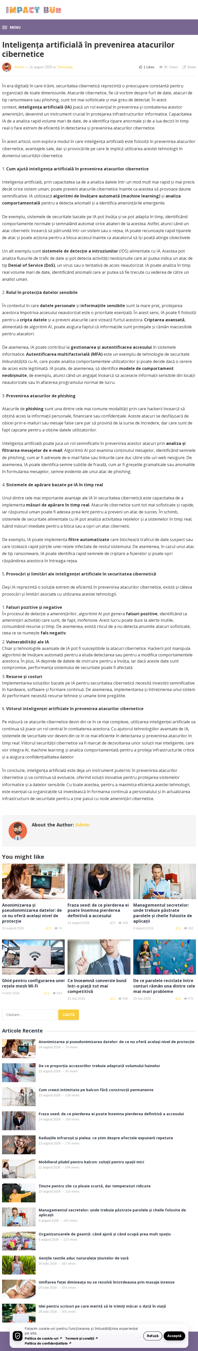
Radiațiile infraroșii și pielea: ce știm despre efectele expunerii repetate (106, 1137)
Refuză (153, 1335)
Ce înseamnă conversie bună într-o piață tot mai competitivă (97, 986)
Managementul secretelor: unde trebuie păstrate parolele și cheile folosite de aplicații (162, 913)
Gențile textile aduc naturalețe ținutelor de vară (84, 1258)
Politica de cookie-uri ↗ (43, 1338)
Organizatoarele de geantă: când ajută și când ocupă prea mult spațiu (105, 1234)
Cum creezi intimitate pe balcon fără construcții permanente (96, 1089)
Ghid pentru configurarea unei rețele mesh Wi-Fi (33, 983)
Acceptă (174, 1335)
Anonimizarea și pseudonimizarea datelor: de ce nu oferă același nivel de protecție (32, 913)
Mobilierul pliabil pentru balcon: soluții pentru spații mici (91, 1161)
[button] (11, 27)
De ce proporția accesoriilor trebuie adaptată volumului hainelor (99, 1065)
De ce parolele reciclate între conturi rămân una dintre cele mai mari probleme (164, 986)
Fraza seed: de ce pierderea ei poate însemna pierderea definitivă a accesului (98, 910)
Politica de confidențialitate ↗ (48, 1343)
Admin (19, 67)
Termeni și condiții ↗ (81, 1338)
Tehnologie (65, 67)
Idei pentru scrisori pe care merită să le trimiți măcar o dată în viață (102, 1306)
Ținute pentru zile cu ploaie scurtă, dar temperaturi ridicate (95, 1185)
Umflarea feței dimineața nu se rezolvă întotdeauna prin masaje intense (107, 1282)
